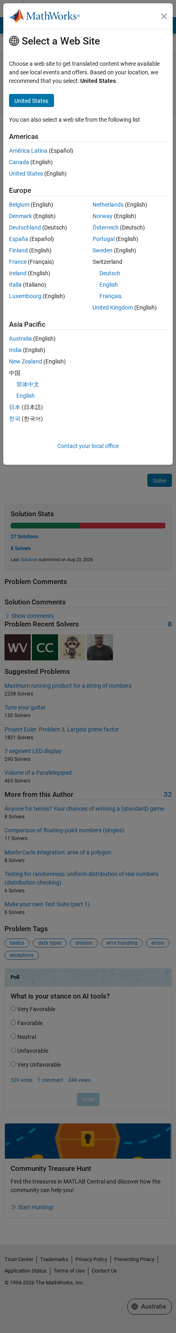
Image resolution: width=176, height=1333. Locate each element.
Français (110, 296)
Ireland (18, 273)
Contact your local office (88, 446)
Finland (18, 250)
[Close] (164, 16)
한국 (14, 418)
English (108, 284)
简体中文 (27, 384)
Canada (19, 162)
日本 (14, 407)
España (18, 239)
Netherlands (108, 204)
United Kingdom (113, 307)
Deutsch (109, 273)
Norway (103, 216)
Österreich (106, 227)
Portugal (104, 239)
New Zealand (25, 361)
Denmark (20, 216)
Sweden (103, 250)
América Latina (28, 150)
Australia (20, 338)
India (15, 350)
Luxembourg (25, 296)
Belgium (19, 204)
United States (26, 173)
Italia (15, 284)
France (18, 262)
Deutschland (25, 227)
